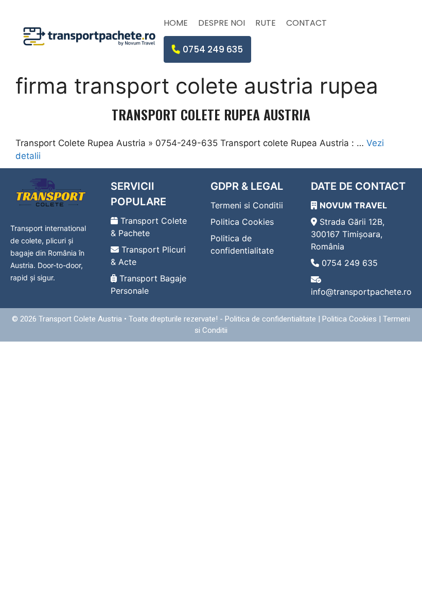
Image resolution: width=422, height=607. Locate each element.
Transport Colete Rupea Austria (211, 114)
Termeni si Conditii (246, 205)
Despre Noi (221, 23)
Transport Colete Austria (80, 319)
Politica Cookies (242, 222)
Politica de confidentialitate (270, 319)
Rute (265, 23)
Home (176, 23)
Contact (306, 23)
